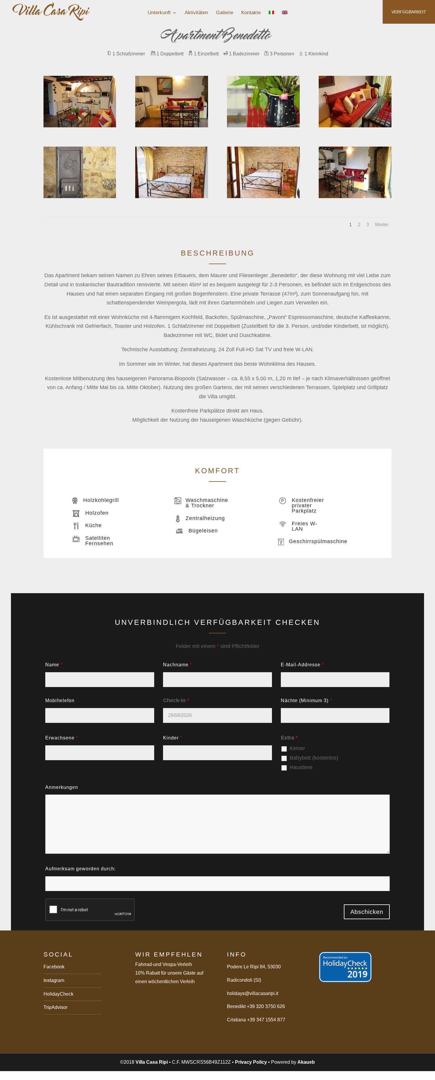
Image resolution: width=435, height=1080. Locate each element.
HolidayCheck (58, 993)
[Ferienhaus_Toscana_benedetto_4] (355, 126)
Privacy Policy (251, 1062)
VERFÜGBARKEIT (409, 11)
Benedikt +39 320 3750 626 (256, 1006)
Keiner (297, 748)
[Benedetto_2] (263, 196)
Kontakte (251, 13)
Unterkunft (159, 13)
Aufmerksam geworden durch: (80, 868)
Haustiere (301, 767)
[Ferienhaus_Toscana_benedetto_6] (80, 196)
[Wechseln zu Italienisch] (271, 18)
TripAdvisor (55, 1007)
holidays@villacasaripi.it (252, 993)
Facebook (54, 966)
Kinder (172, 737)
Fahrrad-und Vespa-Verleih (163, 964)
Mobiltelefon (60, 700)
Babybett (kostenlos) (314, 758)
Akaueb (306, 1062)
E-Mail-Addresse (302, 664)
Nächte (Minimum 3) (306, 700)
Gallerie (224, 13)
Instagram (54, 980)
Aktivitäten (196, 13)
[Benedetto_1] (171, 196)
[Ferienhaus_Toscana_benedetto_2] (355, 196)
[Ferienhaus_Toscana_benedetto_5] (171, 126)
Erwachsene (61, 737)
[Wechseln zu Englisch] (284, 18)
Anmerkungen (61, 787)
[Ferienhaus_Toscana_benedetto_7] (263, 126)
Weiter (382, 224)
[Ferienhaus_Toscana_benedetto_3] (80, 126)
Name (54, 664)
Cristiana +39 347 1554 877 (256, 1019)
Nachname (177, 664)
